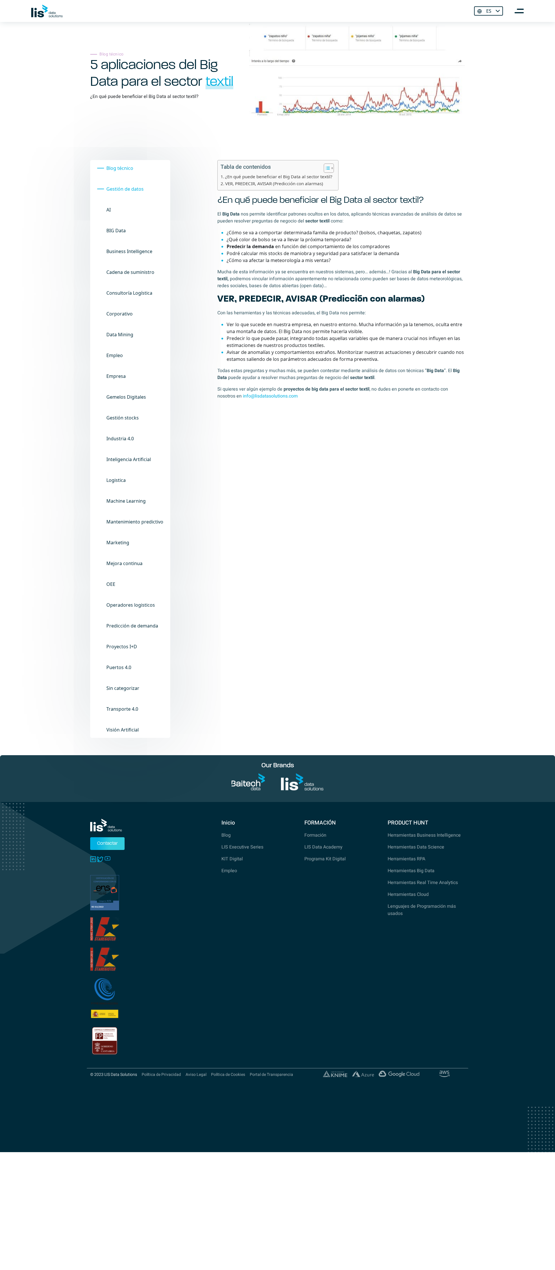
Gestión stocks (122, 418)
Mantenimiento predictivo (134, 522)
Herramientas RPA (406, 858)
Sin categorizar (122, 688)
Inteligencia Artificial (128, 459)
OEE (110, 584)
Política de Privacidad (161, 1075)
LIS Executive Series (242, 847)
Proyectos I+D (121, 646)
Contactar (107, 843)
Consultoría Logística (129, 293)
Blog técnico (119, 168)
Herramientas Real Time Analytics (423, 882)
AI (108, 210)
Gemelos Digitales (126, 397)
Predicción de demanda (132, 626)
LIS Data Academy (323, 847)
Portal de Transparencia (271, 1075)
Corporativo (119, 314)
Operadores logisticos (130, 605)
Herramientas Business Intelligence (424, 835)
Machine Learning (126, 501)
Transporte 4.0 (122, 709)
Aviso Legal (196, 1075)
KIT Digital (232, 858)
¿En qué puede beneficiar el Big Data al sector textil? (278, 176)
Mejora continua (124, 563)
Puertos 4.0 (118, 667)
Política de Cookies (228, 1075)
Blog (226, 835)
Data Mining (119, 334)
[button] (325, 168)
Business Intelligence (129, 251)
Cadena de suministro (130, 272)
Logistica (116, 480)
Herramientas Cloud (408, 894)
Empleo (114, 355)
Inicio (228, 823)
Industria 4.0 (120, 438)
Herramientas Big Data (411, 870)
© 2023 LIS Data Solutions (113, 1075)
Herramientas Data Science (416, 847)
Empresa (116, 376)
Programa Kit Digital (325, 858)
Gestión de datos (125, 189)
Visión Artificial (122, 730)
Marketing (117, 542)
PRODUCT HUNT (408, 823)
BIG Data (116, 230)
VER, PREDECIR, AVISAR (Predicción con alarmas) (274, 183)
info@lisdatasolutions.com (270, 396)
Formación (315, 835)
